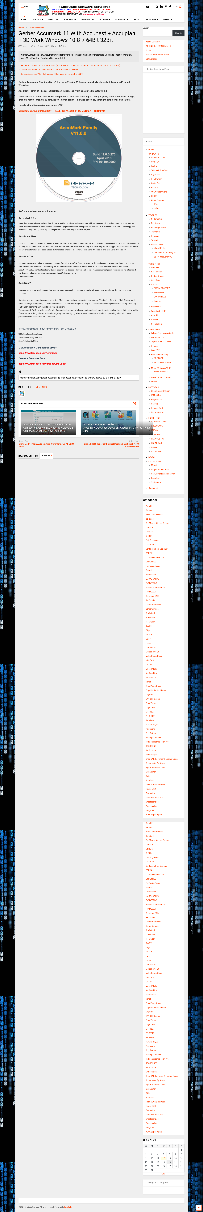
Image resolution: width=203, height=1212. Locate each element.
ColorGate (155, 280)
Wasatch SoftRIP (158, 311)
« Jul (163, 1174)
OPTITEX (155, 162)
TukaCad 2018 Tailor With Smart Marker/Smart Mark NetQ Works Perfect (110, 445)
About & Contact (153, 42)
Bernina (154, 346)
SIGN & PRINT (68, 19)
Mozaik (154, 465)
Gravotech (155, 478)
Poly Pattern (156, 179)
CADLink (155, 285)
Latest (148, 639)
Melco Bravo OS (161, 372)
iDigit (156, 204)
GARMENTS (36, 19)
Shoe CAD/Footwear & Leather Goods (162, 759)
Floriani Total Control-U (161, 377)
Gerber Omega (157, 276)
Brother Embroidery (159, 354)
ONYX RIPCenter (153, 699)
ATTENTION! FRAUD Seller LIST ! (159, 46)
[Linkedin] (161, 7)
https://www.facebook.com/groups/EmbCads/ (42, 363)
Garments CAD (152, 596)
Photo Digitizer (157, 200)
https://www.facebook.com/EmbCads (38, 353)
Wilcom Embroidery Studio (162, 333)
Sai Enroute (156, 482)
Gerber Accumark (159, 157)
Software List (151, 59)
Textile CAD (151, 789)
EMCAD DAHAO (152, 579)
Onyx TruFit (150, 707)
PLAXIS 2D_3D (157, 439)
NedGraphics (156, 219)
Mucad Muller (160, 248)
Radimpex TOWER (159, 422)
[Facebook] (170, 7)
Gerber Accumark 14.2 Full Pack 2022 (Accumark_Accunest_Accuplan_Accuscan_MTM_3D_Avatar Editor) (70, 65)
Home (148, 50)
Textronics (155, 232)
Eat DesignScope (158, 227)
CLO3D (154, 196)
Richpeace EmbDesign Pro (157, 742)
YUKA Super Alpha (159, 192)
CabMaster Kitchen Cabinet (163, 474)
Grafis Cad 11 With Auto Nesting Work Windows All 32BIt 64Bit (46, 445)
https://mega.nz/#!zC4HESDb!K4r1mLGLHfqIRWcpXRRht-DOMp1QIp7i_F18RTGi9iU (62, 111)
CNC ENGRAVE (150, 19)
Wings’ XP (155, 350)
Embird (154, 382)
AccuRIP (155, 319)
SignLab (157, 301)
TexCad (154, 240)
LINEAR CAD (156, 443)
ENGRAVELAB (160, 297)
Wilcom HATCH (157, 337)
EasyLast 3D (156, 399)
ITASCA (154, 430)
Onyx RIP (155, 267)
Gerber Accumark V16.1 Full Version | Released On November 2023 (52, 74)
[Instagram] (166, 7)
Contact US (167, 19)
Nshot (156, 208)
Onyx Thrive (151, 703)
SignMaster (156, 307)
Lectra (154, 166)
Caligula (154, 404)
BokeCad (155, 187)
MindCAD (150, 660)
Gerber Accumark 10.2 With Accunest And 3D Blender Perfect (49, 70)
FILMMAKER (159, 292)
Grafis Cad (155, 183)
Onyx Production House (156, 690)
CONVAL (155, 447)
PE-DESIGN (159, 358)
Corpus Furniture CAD (160, 469)
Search (146, 28)
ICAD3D (149, 626)
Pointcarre (155, 223)
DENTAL (136, 19)
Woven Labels (157, 245)
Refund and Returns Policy (157, 55)
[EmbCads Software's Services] (74, 15)
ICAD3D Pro (156, 395)
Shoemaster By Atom (160, 391)
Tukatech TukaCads (159, 170)
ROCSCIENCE (157, 426)
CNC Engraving (152, 540)
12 (164, 1158)
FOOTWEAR (103, 19)
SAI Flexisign (156, 272)
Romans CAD (157, 408)
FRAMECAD (151, 592)
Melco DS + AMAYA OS (161, 368)
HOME (23, 19)
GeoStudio (155, 434)
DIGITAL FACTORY (162, 288)
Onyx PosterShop (153, 686)
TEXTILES (52, 19)
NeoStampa (156, 324)
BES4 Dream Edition (162, 362)
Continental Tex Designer (165, 252)
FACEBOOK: (46, 456)
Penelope (155, 236)
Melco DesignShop (154, 656)
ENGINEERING (120, 19)
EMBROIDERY (86, 19)
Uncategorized (152, 802)
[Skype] (157, 7)
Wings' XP (150, 810)
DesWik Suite (157, 452)
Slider (148, 776)
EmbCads (68, 1207)
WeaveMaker (151, 806)
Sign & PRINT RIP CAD (155, 767)
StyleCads (155, 175)
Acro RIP (155, 315)
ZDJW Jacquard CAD (163, 257)
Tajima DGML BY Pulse (161, 342)
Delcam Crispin (157, 412)
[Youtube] (147, 7)
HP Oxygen (150, 622)
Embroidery (151, 575)
